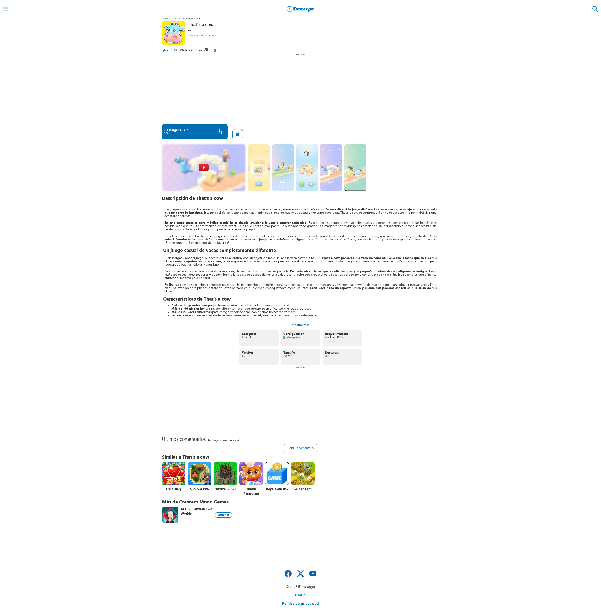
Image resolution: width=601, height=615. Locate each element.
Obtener (223, 515)
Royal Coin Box (277, 489)
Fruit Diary (173, 489)
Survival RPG (199, 489)
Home (165, 19)
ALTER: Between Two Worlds (196, 511)
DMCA (300, 595)
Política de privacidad (300, 604)
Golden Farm (302, 489)
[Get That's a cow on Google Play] (292, 338)
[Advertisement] (300, 89)
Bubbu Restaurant (251, 491)
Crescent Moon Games (201, 35)
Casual (177, 19)
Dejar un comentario (300, 448)
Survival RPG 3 (225, 489)
